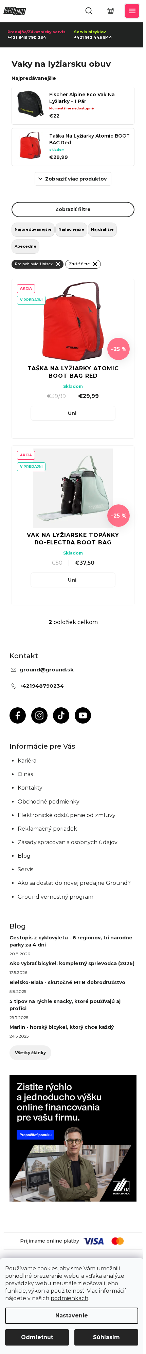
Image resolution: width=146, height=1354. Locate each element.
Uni (72, 413)
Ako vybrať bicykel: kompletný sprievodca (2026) (72, 963)
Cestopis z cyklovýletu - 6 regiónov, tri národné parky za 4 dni (71, 941)
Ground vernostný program (55, 897)
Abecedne (25, 246)
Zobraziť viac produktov (76, 179)
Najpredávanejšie (33, 229)
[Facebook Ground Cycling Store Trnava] (18, 715)
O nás (25, 774)
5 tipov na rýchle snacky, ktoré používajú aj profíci (65, 1005)
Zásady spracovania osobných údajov (67, 842)
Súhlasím (106, 1337)
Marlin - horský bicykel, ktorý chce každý (62, 1027)
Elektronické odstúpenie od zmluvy (66, 815)
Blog (24, 856)
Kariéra (27, 760)
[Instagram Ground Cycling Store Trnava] (39, 715)
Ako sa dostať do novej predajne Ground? (74, 883)
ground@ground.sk (47, 669)
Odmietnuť (37, 1337)
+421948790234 (42, 686)
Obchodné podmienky (48, 801)
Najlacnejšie (71, 229)
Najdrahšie (102, 229)
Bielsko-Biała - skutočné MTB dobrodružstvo (67, 982)
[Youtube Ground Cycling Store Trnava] (83, 715)
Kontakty (30, 788)
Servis (25, 869)
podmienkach (69, 1298)
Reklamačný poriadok (47, 829)
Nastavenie (71, 1315)
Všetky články (30, 1052)
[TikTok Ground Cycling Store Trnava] (61, 715)
